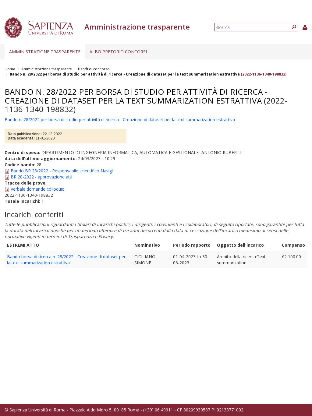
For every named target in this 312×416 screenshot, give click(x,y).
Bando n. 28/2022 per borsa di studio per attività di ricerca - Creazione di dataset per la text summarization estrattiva (125, 74)
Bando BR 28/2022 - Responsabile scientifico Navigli (62, 171)
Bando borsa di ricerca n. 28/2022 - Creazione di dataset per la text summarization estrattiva (66, 260)
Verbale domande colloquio (38, 189)
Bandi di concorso (94, 69)
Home (10, 69)
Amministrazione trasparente (44, 52)
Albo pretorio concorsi (118, 52)
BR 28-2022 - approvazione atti (41, 177)
